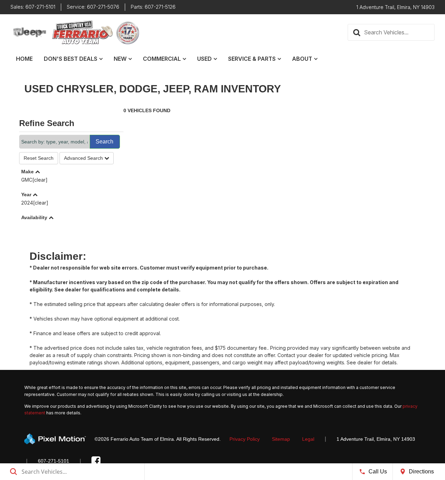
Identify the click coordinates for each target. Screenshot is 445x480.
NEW (120, 58)
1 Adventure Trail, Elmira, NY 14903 (376, 439)
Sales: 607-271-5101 (32, 7)
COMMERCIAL (162, 58)
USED (204, 58)
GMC (34, 180)
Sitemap (281, 439)
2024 (34, 203)
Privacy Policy (244, 439)
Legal (308, 439)
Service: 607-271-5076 (93, 7)
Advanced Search (84, 158)
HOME (24, 58)
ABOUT (302, 58)
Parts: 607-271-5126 (153, 7)
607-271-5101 (53, 461)
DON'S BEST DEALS (70, 58)
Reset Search (39, 158)
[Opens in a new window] (95, 461)
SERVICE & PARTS (252, 58)
